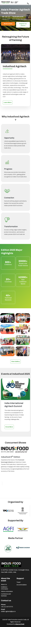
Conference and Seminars (6, 595)
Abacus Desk (19, 624)
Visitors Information (7, 591)
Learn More (7, 102)
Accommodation (22, 584)
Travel (18, 582)
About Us (4, 584)
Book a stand (8, 23)
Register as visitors (23, 24)
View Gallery (15, 361)
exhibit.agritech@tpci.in (8, 611)
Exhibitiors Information (4, 588)
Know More (9, 427)
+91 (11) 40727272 (7, 606)
